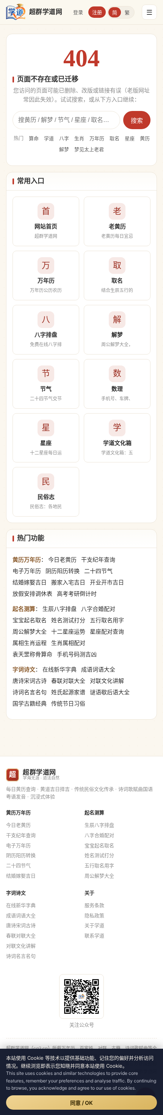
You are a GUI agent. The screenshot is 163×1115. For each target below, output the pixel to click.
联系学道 (94, 935)
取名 (114, 138)
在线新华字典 (59, 669)
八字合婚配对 (98, 608)
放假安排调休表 (32, 593)
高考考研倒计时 (77, 593)
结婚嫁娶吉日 (30, 582)
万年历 (96, 138)
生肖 (79, 138)
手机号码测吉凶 (77, 654)
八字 (64, 138)
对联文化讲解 (107, 680)
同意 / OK (81, 1102)
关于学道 (94, 925)
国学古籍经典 (30, 703)
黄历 (145, 138)
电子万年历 (27, 571)
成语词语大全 (98, 669)
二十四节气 (98, 571)
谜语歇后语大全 (110, 692)
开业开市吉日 (107, 582)
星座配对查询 (107, 631)
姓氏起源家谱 (68, 692)
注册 (97, 12)
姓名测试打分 (68, 620)
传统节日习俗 (68, 703)
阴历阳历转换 (62, 571)
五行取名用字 (107, 620)
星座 (130, 138)
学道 (49, 138)
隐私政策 (94, 915)
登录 (78, 12)
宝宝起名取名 (30, 620)
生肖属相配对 (68, 643)
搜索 (137, 120)
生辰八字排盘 (59, 608)
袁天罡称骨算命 (32, 654)
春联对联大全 (68, 680)
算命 (34, 138)
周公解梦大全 (30, 631)
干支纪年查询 (98, 559)
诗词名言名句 (30, 692)
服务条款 (94, 905)
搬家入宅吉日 (68, 582)
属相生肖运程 (30, 643)
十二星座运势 (68, 631)
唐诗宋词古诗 (30, 680)
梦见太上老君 (89, 149)
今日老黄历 (62, 559)
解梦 (64, 149)
